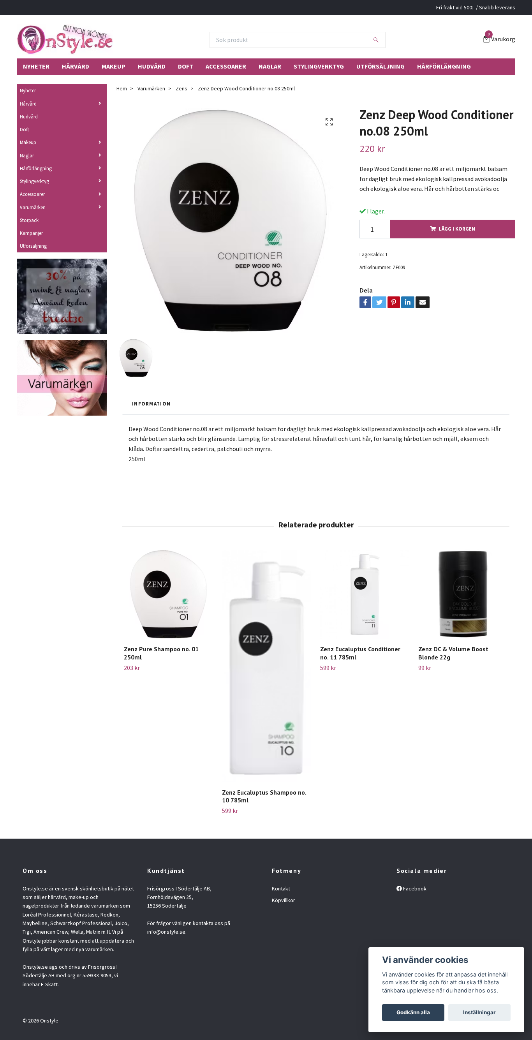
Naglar (270, 66)
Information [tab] (151, 403)
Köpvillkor (283, 900)
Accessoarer (226, 66)
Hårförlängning (444, 66)
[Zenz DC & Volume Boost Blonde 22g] (462, 594)
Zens (181, 88)
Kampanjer (31, 233)
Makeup (113, 66)
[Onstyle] (65, 39)
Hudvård (152, 66)
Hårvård (75, 66)
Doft (185, 66)
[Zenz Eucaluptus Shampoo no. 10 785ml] (266, 666)
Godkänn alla (413, 1012)
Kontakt (281, 888)
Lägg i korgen (457, 229)
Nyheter (36, 66)
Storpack (29, 220)
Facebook (414, 888)
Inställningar (479, 1012)
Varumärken (33, 207)
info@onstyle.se (166, 931)
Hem (121, 88)
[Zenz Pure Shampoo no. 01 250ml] (168, 594)
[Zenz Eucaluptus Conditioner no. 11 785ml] (364, 594)
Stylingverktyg (319, 66)
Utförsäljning (380, 66)
